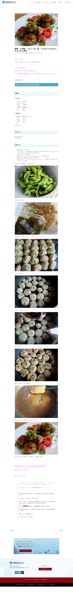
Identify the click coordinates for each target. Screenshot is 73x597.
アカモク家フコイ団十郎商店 (26, 516)
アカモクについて (28, 579)
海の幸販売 (53, 2)
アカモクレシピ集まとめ (31, 498)
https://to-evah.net (36, 487)
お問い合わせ (67, 2)
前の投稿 (11, 530)
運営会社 (60, 2)
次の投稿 (61, 530)
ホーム (30, 2)
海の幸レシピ (46, 2)
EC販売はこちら (45, 579)
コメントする (17, 53)
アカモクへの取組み (37, 2)
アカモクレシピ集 (24, 53)
